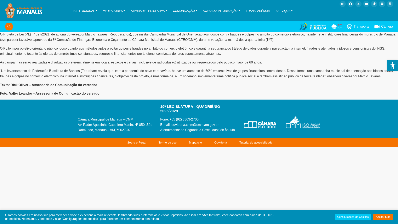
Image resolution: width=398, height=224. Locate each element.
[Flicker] (382, 4)
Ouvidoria (220, 142)
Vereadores (113, 10)
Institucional (84, 10)
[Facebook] (350, 4)
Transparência (258, 10)
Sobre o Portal (136, 142)
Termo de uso (168, 142)
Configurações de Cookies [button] (353, 216)
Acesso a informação (220, 10)
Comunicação (184, 10)
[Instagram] (343, 4)
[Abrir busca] (9, 26)
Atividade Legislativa (148, 10)
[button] (392, 65)
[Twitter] (358, 4)
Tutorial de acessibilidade (256, 142)
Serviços (283, 10)
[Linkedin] (390, 4)
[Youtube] (366, 4)
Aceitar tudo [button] (383, 216)
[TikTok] (374, 4)
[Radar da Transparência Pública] (313, 26)
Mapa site (195, 142)
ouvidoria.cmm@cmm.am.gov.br (194, 125)
